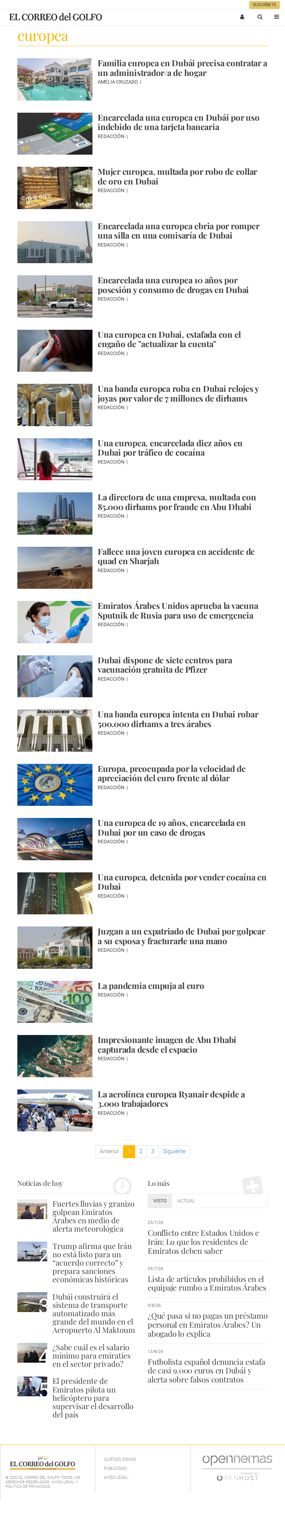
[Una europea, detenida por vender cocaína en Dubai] (54, 893)
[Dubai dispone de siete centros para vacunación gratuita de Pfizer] (54, 676)
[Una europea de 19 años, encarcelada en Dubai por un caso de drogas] (54, 839)
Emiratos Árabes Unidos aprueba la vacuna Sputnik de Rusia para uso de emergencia (178, 610)
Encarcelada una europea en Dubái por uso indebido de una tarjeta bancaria (178, 122)
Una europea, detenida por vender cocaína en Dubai (182, 881)
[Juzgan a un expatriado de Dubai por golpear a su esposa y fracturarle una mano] (54, 947)
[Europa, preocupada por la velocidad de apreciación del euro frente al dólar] (54, 785)
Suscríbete (264, 4)
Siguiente (174, 1151)
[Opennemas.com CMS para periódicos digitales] (237, 1468)
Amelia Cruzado (118, 82)
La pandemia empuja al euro (151, 985)
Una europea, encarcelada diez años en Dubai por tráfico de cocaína (170, 447)
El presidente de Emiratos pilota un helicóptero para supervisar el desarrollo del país (92, 1397)
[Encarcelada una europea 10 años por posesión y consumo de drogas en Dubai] (54, 296)
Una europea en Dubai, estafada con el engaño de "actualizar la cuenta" (169, 339)
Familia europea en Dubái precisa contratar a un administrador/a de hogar (182, 67)
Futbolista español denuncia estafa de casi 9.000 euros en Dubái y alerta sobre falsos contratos (206, 1370)
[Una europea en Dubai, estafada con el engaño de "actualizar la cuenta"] (54, 351)
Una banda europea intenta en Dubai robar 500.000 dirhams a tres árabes (178, 718)
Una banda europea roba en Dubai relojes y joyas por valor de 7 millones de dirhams (178, 393)
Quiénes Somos (120, 1459)
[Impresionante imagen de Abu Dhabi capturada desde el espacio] (54, 1056)
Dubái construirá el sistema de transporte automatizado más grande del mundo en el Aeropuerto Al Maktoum (93, 1313)
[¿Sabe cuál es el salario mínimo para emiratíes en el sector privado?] (32, 1353)
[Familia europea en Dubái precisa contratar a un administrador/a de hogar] (54, 79)
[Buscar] (260, 16)
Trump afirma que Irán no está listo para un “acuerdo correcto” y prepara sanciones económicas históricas (92, 1263)
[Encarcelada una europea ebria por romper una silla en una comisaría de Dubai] (54, 242)
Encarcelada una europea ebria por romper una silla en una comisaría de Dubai (178, 230)
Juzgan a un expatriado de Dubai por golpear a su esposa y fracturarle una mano (181, 935)
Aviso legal (116, 1477)
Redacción (111, 136)
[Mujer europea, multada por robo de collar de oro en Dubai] (54, 188)
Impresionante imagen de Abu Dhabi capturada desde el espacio (167, 1044)
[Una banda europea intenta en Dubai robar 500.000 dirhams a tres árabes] (54, 730)
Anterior (109, 1151)
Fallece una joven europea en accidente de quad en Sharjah (176, 556)
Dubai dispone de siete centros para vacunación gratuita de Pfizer (165, 664)
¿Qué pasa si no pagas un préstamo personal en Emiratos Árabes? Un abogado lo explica (208, 1324)
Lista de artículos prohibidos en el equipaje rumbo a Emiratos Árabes (207, 1283)
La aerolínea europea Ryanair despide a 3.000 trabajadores (171, 1098)
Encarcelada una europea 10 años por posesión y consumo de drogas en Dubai (173, 284)
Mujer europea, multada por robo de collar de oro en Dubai (177, 176)
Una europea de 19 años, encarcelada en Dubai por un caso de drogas (172, 827)
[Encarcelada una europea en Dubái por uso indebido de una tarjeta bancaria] (54, 134)
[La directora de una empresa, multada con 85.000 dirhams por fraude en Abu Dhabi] (54, 513)
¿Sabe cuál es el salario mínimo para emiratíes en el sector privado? (91, 1355)
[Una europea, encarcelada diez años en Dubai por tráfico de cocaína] (54, 459)
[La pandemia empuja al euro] (54, 1002)
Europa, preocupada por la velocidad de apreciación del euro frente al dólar (172, 773)
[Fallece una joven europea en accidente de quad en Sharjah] (54, 568)
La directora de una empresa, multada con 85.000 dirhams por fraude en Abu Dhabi (177, 501)
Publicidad (115, 1468)
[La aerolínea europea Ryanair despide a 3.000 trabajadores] (54, 1110)
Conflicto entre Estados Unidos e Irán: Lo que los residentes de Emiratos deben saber (203, 1241)
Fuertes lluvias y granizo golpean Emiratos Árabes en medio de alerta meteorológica (93, 1216)
